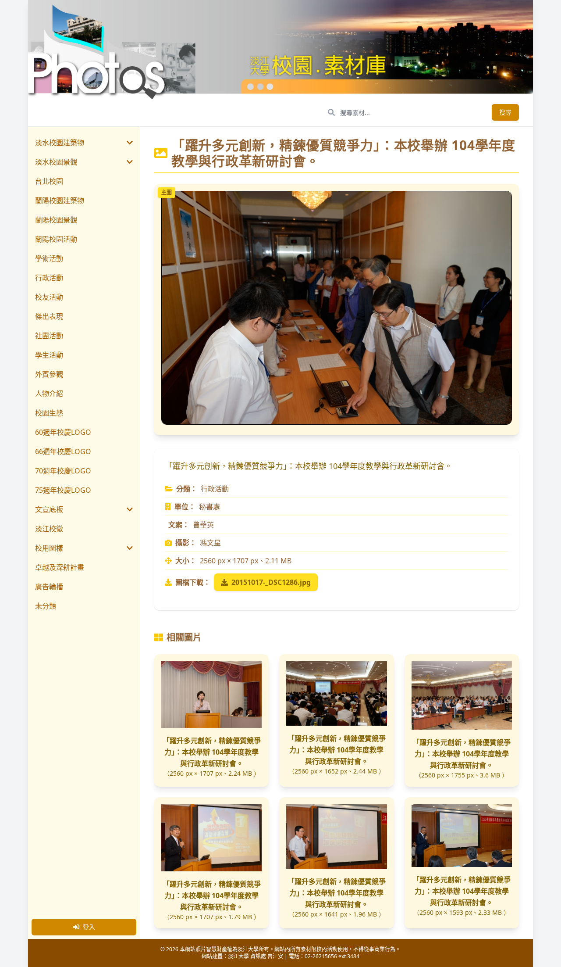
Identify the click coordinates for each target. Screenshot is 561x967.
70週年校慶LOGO (63, 471)
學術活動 (49, 258)
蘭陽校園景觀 (56, 220)
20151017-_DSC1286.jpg (271, 582)
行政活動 (49, 278)
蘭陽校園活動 (56, 239)
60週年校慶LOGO (63, 432)
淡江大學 (238, 956)
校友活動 (49, 297)
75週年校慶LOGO (63, 490)
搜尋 (505, 112)
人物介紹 (49, 393)
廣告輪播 (49, 586)
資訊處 (258, 956)
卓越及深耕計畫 (59, 567)
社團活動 (49, 335)
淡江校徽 (49, 529)
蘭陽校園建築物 (59, 200)
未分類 (45, 606)
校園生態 (49, 413)
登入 (89, 927)
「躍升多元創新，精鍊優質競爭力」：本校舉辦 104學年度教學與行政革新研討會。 (212, 752)
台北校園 (49, 181)
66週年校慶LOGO (63, 451)
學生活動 (49, 355)
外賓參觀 (49, 374)
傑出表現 (49, 316)
